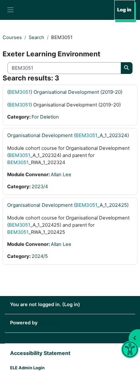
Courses (12, 37)
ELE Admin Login (27, 367)
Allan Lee (61, 174)
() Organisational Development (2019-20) (64, 92)
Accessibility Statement (40, 353)
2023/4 (40, 187)
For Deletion (45, 117)
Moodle (47, 323)
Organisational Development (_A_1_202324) (68, 135)
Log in (124, 10)
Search (36, 37)
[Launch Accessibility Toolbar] (130, 350)
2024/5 (40, 256)
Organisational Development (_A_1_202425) (68, 205)
